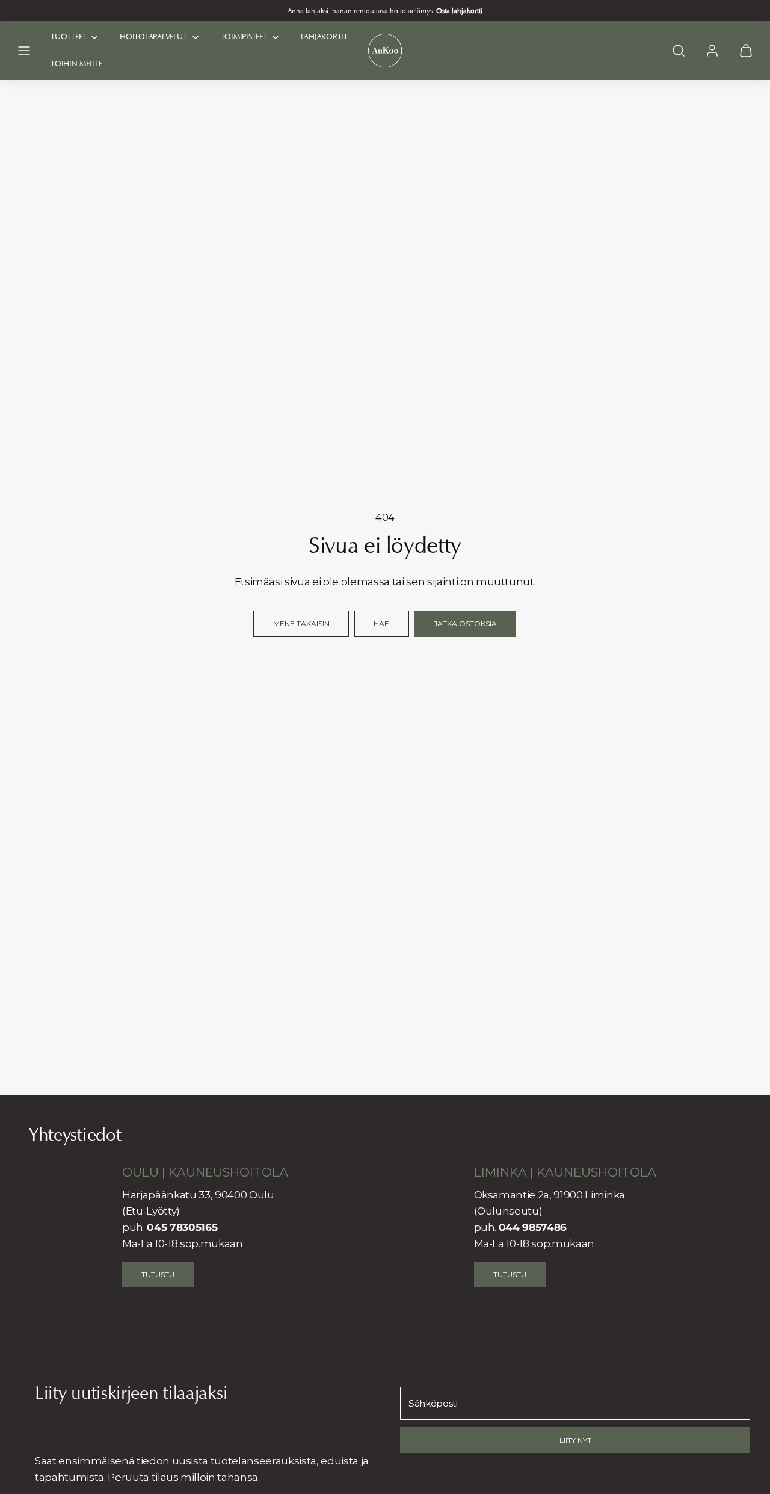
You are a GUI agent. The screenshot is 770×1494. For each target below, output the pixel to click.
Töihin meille (76, 63)
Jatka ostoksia (465, 623)
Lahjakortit (324, 36)
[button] (24, 50)
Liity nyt (575, 1440)
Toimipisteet (244, 36)
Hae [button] (381, 623)
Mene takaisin (301, 623)
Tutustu (157, 1274)
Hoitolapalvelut (153, 36)
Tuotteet (68, 36)
